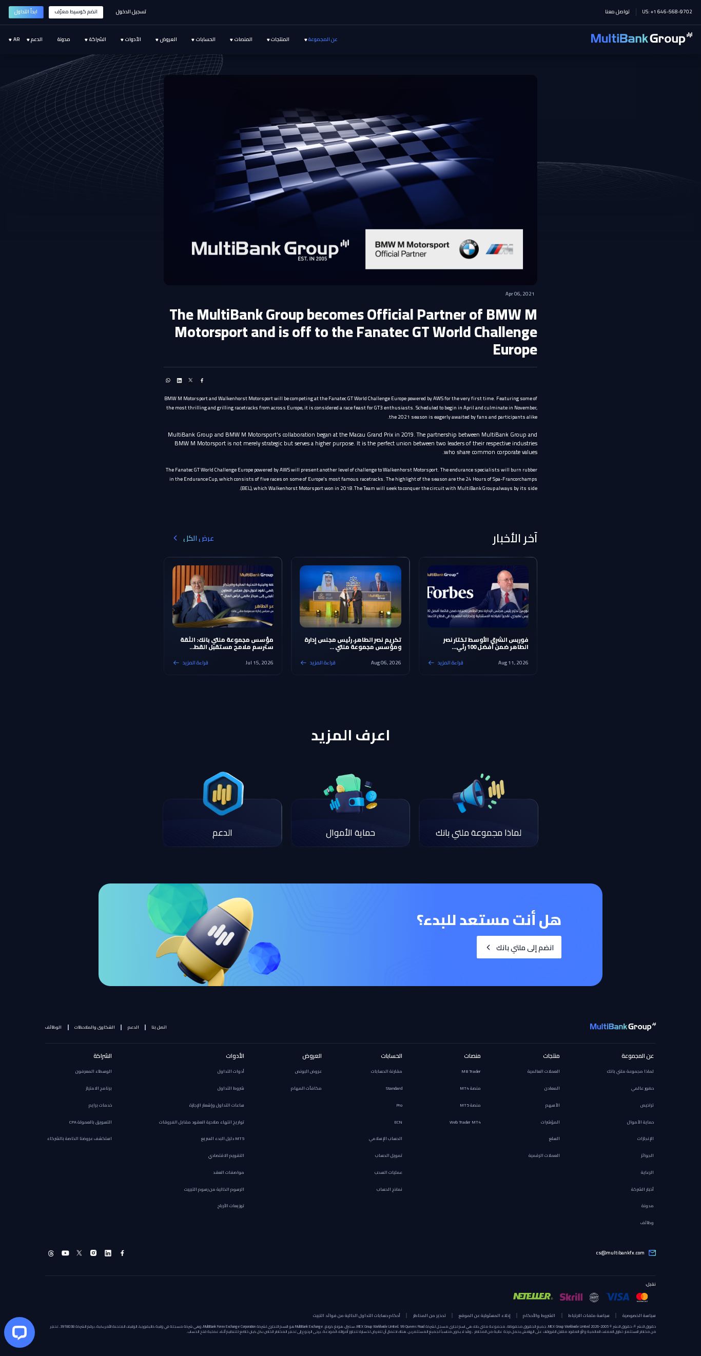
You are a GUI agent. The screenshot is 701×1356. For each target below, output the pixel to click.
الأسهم (553, 1105)
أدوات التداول (231, 1071)
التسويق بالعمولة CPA (90, 1122)
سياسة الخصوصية (638, 1315)
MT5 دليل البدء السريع (222, 1138)
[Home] (641, 39)
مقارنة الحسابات (386, 1071)
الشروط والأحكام (539, 1315)
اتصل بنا (159, 1027)
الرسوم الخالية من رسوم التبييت (214, 1189)
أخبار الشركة (642, 1189)
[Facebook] (122, 1253)
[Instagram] (94, 1253)
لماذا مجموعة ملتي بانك (630, 1071)
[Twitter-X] (80, 1253)
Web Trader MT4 (465, 1122)
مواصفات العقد (228, 1172)
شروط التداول (231, 1088)
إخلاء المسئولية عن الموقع (485, 1315)
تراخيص (647, 1105)
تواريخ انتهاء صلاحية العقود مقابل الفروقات (201, 1122)
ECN (398, 1122)
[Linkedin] (108, 1253)
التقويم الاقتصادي (226, 1155)
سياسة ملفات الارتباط (589, 1315)
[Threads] (51, 1253)
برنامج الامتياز (99, 1088)
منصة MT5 (470, 1105)
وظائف (647, 1223)
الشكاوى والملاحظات (94, 1027)
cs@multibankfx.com (620, 1252)
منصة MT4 (470, 1088)
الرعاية (647, 1172)
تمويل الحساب (388, 1155)
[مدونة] (56, 40)
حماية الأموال (640, 1122)
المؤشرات (550, 1122)
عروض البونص (308, 1071)
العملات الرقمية (544, 1155)
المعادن (552, 1088)
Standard (394, 1088)
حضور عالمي (642, 1088)
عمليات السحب (388, 1172)
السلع (554, 1138)
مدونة (647, 1206)
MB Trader (471, 1071)
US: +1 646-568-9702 (667, 12)
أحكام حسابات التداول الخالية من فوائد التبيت (356, 1315)
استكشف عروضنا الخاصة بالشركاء (79, 1138)
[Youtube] (65, 1253)
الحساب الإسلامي (385, 1138)
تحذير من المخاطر (429, 1315)
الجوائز (647, 1155)
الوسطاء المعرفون (93, 1071)
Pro (399, 1105)
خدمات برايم (100, 1105)
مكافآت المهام (306, 1088)
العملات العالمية (544, 1071)
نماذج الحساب (389, 1189)
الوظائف (53, 1027)
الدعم (133, 1027)
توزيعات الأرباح (231, 1206)
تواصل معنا (617, 12)
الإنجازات (645, 1138)
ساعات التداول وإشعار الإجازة (216, 1105)
